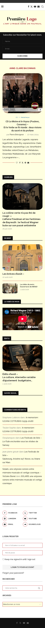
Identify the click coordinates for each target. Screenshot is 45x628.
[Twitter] (31, 6)
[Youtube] (35, 6)
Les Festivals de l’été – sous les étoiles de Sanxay (22, 441)
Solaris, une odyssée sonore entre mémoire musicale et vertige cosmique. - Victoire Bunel (21, 472)
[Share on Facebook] (19, 163)
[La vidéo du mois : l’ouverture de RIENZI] (10, 288)
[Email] (38, 6)
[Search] (42, 6)
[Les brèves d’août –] (22, 257)
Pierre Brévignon (17, 135)
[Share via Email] (28, 163)
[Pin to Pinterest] (25, 163)
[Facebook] (28, 6)
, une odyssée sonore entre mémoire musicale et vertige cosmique (22, 480)
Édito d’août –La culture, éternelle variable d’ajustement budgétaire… (19, 377)
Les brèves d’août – (13, 274)
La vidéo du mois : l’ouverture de (28, 286)
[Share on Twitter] (22, 163)
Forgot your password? (13, 573)
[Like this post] (17, 163)
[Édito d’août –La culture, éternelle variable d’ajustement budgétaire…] (22, 357)
